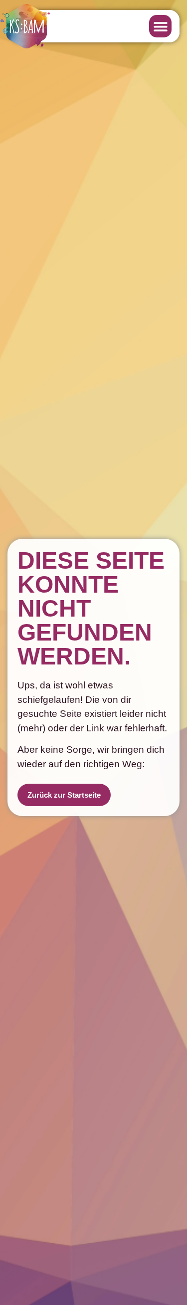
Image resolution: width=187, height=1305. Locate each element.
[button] (160, 26)
